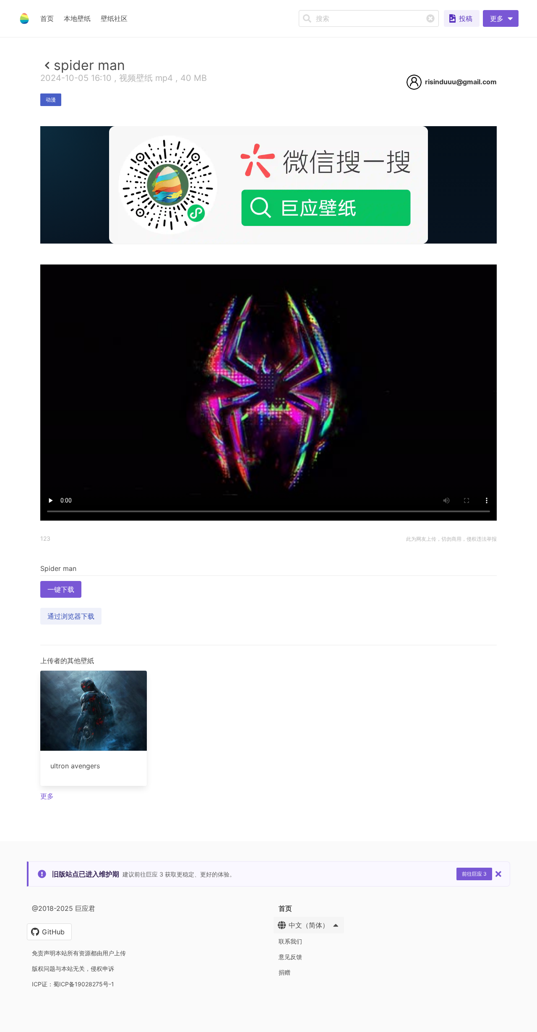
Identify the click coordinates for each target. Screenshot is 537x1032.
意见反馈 (290, 956)
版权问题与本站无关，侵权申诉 (73, 968)
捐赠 (284, 972)
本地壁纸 (77, 18)
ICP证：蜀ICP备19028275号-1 (73, 984)
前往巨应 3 (474, 874)
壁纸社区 (114, 18)
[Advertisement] (268, 304)
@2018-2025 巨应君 (63, 908)
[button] (501, 18)
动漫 (51, 99)
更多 (47, 796)
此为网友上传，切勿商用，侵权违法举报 (451, 539)
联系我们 (290, 941)
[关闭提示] (498, 874)
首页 (47, 18)
